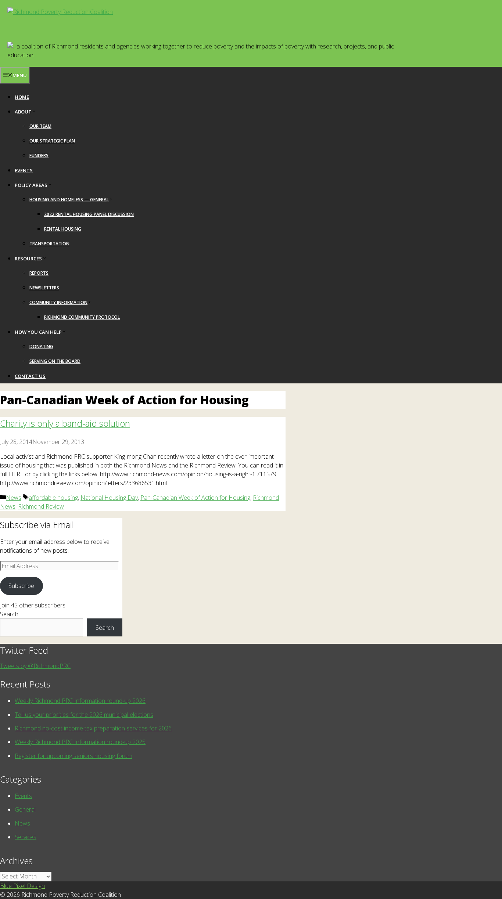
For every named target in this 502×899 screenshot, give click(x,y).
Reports (39, 273)
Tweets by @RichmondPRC (35, 666)
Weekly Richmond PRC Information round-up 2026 (80, 701)
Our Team (40, 126)
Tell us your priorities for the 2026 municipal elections (84, 715)
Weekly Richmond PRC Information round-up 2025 (80, 742)
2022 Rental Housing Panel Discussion (89, 214)
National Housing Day (109, 498)
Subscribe (21, 586)
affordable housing (53, 498)
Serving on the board (54, 361)
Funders (39, 155)
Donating (41, 346)
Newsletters (44, 288)
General (25, 809)
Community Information (58, 302)
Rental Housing (62, 229)
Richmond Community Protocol (82, 317)
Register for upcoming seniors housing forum (73, 756)
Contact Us (30, 376)
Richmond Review (41, 506)
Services (25, 837)
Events (24, 170)
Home (22, 97)
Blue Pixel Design (22, 886)
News (13, 498)
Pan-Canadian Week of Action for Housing (195, 498)
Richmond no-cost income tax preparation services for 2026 (93, 728)
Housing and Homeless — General (69, 199)
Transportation (49, 244)
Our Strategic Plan (52, 141)
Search (9, 614)
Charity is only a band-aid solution (65, 423)
